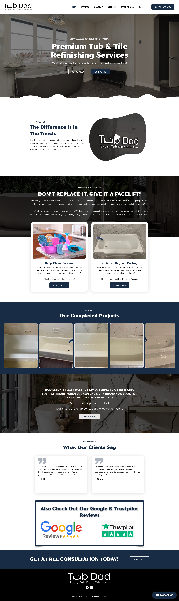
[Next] (149, 473)
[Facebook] (87, 587)
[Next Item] (171, 345)
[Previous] (29, 473)
